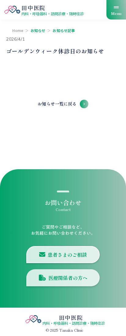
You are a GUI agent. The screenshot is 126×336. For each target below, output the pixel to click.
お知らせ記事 (64, 30)
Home (17, 30)
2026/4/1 (15, 39)
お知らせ (38, 30)
